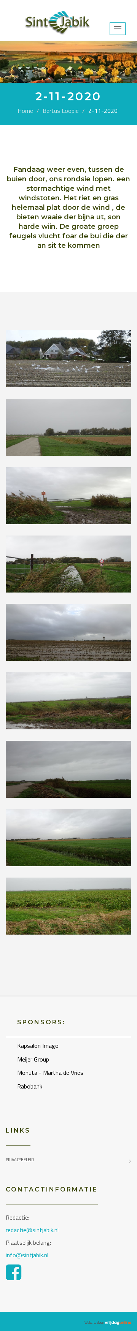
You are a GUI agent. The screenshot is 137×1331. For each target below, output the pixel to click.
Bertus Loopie (61, 110)
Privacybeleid (20, 1160)
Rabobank (29, 1086)
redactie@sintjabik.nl (32, 1229)
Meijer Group (33, 1059)
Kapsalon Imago (38, 1045)
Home (25, 110)
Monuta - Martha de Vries (50, 1072)
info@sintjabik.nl (28, 1255)
